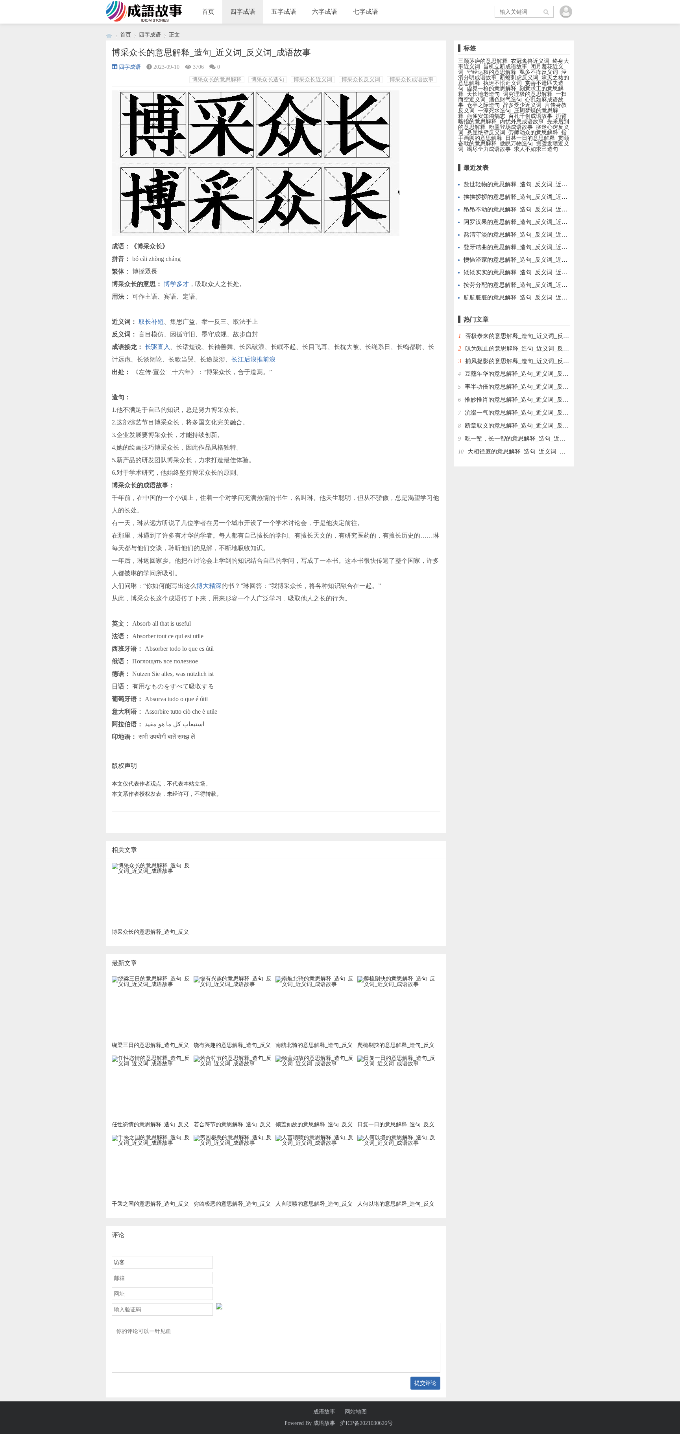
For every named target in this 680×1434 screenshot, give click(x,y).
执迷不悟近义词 (502, 83)
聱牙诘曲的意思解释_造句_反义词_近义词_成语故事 (532, 247)
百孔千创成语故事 (530, 116)
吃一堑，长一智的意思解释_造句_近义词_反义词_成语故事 (542, 438)
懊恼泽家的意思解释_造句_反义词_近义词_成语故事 (532, 260)
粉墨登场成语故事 (511, 127)
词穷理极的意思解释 (527, 94)
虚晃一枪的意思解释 (491, 89)
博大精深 (209, 585)
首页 (208, 11)
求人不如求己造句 (536, 149)
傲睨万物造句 (516, 144)
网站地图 (356, 1412)
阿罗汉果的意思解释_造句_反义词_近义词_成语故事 (532, 222)
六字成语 (324, 11)
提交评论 (425, 1383)
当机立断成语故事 (505, 67)
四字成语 (242, 11)
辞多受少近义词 (522, 105)
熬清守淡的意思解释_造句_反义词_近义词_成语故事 (532, 234)
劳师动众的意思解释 (533, 133)
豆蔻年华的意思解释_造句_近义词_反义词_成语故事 (533, 374)
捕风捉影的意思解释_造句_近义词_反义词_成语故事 (533, 361)
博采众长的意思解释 (217, 80)
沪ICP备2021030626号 (366, 1423)
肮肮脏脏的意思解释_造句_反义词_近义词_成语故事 (532, 297)
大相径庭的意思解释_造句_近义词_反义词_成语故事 (536, 451)
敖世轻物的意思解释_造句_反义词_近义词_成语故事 (532, 184)
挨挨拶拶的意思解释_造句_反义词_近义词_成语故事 (532, 197)
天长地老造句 (483, 94)
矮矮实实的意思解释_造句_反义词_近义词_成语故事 (532, 272)
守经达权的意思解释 (491, 72)
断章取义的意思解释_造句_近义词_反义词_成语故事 (533, 425)
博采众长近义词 (313, 80)
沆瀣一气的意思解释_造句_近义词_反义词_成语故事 (533, 412)
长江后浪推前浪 (253, 359)
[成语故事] (109, 35)
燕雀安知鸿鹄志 (486, 116)
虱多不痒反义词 (538, 72)
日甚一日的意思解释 (530, 138)
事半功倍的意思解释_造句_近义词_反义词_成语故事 (533, 387)
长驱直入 (157, 346)
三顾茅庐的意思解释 (483, 61)
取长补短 (151, 321)
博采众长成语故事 (412, 80)
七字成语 (365, 11)
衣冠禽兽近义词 (530, 61)
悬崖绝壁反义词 (486, 133)
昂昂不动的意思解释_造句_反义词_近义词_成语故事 (532, 209)
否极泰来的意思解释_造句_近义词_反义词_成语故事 (533, 336)
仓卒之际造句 (483, 105)
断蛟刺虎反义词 (519, 78)
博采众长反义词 (361, 80)
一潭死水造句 (494, 111)
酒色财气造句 (505, 100)
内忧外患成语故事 (522, 122)
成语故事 (324, 1412)
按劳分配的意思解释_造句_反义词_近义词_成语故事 (532, 285)
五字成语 (283, 11)
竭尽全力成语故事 (489, 149)
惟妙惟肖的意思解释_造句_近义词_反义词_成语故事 (533, 400)
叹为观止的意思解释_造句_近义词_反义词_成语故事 (533, 348)
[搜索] (546, 12)
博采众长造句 (267, 80)
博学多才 (176, 284)
